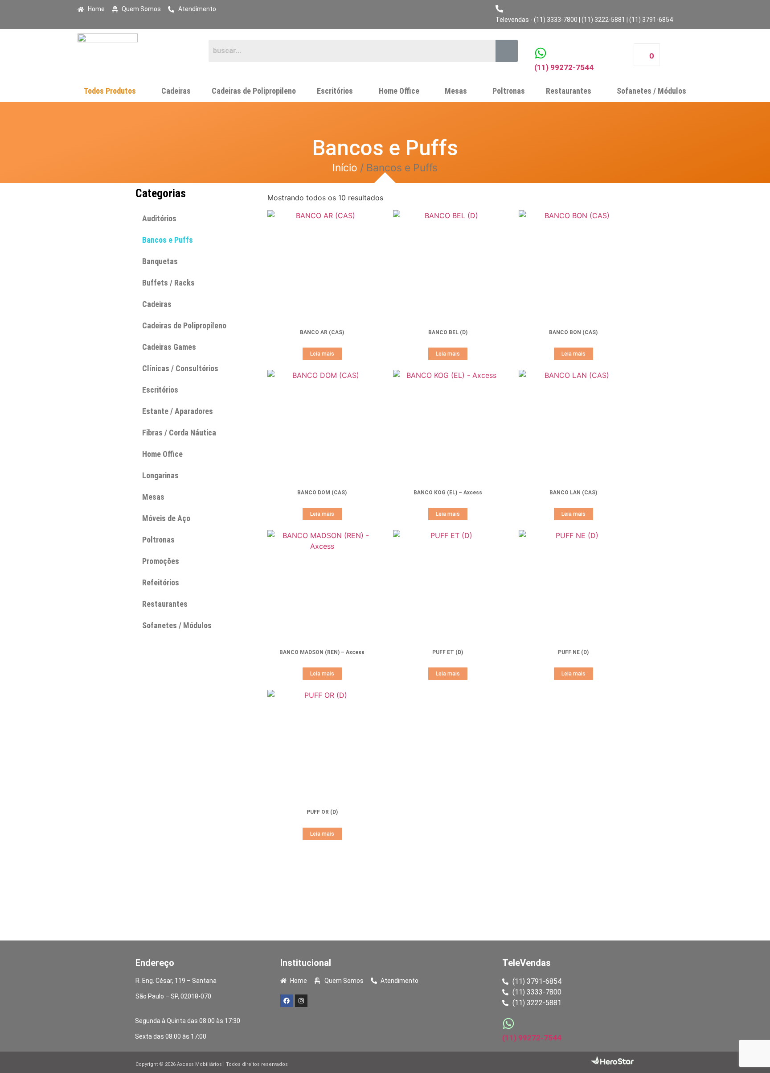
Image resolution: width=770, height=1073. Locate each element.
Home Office (399, 90)
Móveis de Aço (166, 518)
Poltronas (508, 90)
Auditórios (159, 218)
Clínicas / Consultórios (180, 368)
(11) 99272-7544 (564, 67)
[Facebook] (286, 1000)
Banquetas (160, 261)
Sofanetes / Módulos (651, 90)
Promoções (160, 561)
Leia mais (322, 354)
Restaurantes (568, 90)
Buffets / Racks (168, 282)
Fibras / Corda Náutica (179, 432)
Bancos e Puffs (167, 239)
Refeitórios (160, 582)
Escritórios (335, 90)
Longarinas (160, 475)
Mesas (456, 90)
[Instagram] (301, 1000)
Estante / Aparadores (177, 411)
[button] (112, 91)
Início (344, 168)
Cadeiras (176, 90)
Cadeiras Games (169, 347)
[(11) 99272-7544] (540, 53)
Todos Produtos (110, 90)
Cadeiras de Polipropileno (254, 90)
